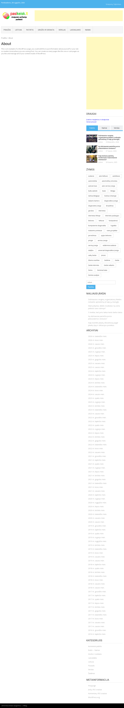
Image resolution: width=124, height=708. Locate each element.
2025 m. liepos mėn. (96, 355)
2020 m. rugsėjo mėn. (96, 499)
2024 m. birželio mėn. (96, 383)
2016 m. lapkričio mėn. (97, 634)
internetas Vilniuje (94, 216)
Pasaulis (91, 665)
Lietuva (18, 30)
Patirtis (30, 30)
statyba (90, 250)
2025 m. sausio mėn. (96, 367)
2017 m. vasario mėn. (96, 622)
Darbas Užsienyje (110, 196)
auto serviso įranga (108, 186)
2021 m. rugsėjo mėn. (96, 468)
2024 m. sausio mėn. (96, 394)
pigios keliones (106, 235)
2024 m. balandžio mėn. (97, 386)
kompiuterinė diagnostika (97, 226)
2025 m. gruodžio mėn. (97, 348)
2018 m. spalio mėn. (96, 568)
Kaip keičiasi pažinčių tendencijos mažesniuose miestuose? (107, 158)
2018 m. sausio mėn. (96, 588)
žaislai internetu (93, 265)
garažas (91, 211)
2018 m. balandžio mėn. (97, 576)
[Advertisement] (79, 15)
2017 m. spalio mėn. (96, 599)
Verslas (62, 30)
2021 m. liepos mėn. (96, 472)
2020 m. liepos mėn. (96, 506)
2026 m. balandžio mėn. (97, 336)
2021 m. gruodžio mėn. (97, 456)
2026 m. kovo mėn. (95, 340)
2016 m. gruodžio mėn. (97, 630)
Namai (88, 30)
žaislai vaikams (109, 265)
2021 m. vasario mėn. (96, 491)
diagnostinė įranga (94, 206)
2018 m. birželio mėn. (96, 572)
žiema (90, 270)
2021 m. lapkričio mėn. (97, 460)
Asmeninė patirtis (95, 646)
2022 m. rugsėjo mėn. (96, 429)
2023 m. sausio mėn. (96, 413)
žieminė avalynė (93, 275)
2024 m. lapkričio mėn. (97, 371)
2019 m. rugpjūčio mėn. (97, 541)
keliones (91, 221)
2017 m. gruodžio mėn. (97, 591)
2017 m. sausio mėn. (96, 626)
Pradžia (7, 30)
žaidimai (107, 260)
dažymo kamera (93, 201)
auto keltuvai (103, 176)
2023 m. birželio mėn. (96, 406)
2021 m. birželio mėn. (96, 475)
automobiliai (92, 181)
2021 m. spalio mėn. (96, 464)
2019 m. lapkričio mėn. (97, 530)
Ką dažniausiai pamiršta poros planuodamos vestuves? (109, 147)
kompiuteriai (113, 221)
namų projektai (112, 231)
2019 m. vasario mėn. (96, 557)
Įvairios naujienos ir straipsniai (97, 119)
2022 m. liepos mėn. (96, 433)
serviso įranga (102, 240)
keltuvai (101, 221)
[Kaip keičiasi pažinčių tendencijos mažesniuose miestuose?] (91, 159)
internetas (102, 211)
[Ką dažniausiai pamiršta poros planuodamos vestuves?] (91, 149)
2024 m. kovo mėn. (95, 390)
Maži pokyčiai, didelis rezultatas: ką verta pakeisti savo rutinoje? (104, 307)
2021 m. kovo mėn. (95, 487)
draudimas (109, 206)
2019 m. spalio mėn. (96, 533)
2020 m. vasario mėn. (96, 518)
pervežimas (92, 235)
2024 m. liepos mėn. (96, 379)
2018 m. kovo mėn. (95, 580)
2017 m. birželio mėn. (96, 607)
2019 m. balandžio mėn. (97, 549)
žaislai (117, 260)
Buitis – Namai (94, 650)
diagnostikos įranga (111, 201)
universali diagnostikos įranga (108, 250)
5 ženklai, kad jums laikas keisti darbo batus (105, 312)
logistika (113, 226)
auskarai (91, 176)
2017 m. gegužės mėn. (97, 611)
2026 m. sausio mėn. (96, 344)
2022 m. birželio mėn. (96, 437)
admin (100, 142)
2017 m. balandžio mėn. (97, 615)
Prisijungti (92, 686)
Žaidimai (91, 673)
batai (104, 191)
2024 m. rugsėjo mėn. (96, 375)
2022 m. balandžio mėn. (97, 444)
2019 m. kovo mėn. (95, 553)
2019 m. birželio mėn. (96, 545)
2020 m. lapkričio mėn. (97, 495)
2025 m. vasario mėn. (96, 363)
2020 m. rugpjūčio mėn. (97, 502)
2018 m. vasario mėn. (96, 584)
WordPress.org (94, 697)
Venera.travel (91, 122)
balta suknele (92, 191)
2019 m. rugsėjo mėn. (96, 537)
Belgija (113, 191)
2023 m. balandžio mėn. (97, 410)
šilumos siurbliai (93, 260)
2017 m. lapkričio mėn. (97, 595)
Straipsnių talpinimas (113, 4)
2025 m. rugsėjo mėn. (96, 352)
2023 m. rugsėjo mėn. (96, 402)
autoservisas (92, 186)
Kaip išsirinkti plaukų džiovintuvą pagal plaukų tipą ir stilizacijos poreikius (103, 324)
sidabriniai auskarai (109, 245)
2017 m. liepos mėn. (96, 603)
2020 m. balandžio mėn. (97, 514)
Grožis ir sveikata (46, 30)
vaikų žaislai (92, 255)
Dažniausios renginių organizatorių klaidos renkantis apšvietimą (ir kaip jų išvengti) (109, 137)
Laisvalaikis (75, 30)
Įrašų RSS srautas (95, 689)
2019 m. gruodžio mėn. (97, 526)
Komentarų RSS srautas (97, 693)
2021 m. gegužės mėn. (97, 479)
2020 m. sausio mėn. (96, 522)
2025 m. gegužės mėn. (97, 359)
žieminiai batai (102, 270)
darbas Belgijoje (94, 196)
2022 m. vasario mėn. (96, 452)
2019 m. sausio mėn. (96, 560)
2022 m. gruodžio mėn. (97, 417)
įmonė (103, 255)
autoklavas (116, 176)
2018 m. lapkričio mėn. (97, 564)
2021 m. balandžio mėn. (97, 483)
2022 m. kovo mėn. (95, 448)
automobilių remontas (109, 181)
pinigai (90, 240)
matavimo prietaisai (95, 231)
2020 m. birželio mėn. (96, 510)
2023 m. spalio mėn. (96, 398)
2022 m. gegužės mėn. (97, 441)
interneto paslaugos (112, 216)
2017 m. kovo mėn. (95, 618)
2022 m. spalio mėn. (96, 425)
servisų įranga (93, 245)
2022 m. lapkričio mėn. (97, 421)
